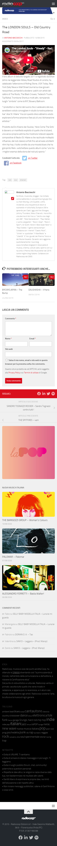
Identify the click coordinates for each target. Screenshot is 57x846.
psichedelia (13, 732)
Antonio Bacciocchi (13, 38)
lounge (40, 724)
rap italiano (37, 733)
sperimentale (32, 736)
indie (50, 719)
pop (42, 728)
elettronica (39, 715)
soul (15, 180)
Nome (8, 338)
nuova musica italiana (28, 728)
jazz (24, 724)
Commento (10, 318)
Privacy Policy (14, 372)
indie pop (6, 724)
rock (9, 180)
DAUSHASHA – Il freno (38, 289)
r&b (27, 733)
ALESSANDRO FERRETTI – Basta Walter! (23, 593)
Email (32, 338)
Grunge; (23, 720)
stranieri (23, 180)
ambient (5, 711)
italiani (15, 723)
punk (22, 732)
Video (5, 19)
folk (50, 715)
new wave (9, 728)
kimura (29, 725)
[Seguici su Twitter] (48, 393)
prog (4, 732)
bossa (22, 712)
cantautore (33, 711)
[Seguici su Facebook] (39, 393)
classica (46, 711)
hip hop (42, 719)
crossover (15, 715)
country (5, 715)
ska (18, 737)
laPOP (35, 724)
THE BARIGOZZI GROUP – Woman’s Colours (25, 520)
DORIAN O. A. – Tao (24, 634)
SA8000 (16, 672)
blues (17, 711)
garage (16, 720)
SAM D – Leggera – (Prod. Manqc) (31, 641)
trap (4, 740)
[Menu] (53, 3)
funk (4, 720)
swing (48, 737)
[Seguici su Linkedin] (43, 393)
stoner (43, 737)
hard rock (33, 720)
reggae (44, 732)
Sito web (9, 349)
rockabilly (12, 737)
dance (24, 715)
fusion (10, 720)
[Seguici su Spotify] (53, 393)
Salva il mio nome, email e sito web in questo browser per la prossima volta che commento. (26, 362)
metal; (46, 724)
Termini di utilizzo (31, 372)
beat (12, 711)
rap (31, 732)
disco (30, 716)
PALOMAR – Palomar (13, 556)
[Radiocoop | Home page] (17, 3)
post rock (50, 729)
